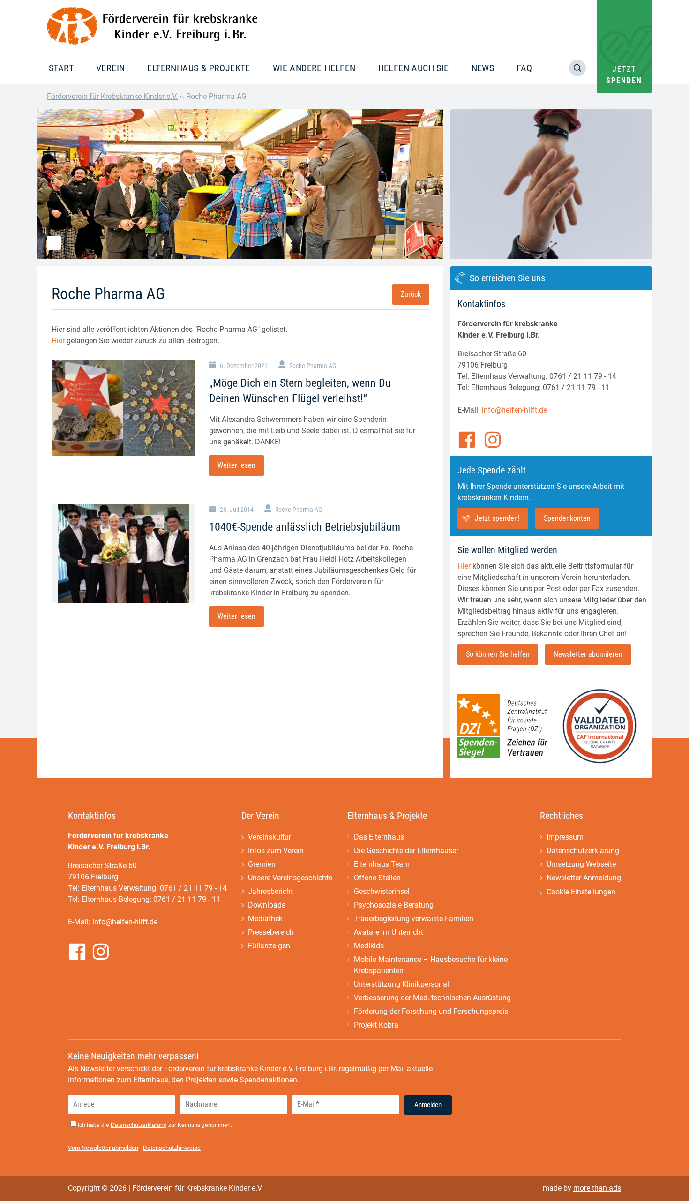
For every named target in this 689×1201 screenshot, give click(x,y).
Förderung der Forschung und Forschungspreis (431, 1011)
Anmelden (428, 1105)
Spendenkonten (567, 518)
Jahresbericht (270, 891)
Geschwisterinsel (382, 891)
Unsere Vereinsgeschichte (290, 877)
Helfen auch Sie (413, 68)
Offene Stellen (377, 877)
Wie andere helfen (314, 68)
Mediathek (265, 918)
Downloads (266, 905)
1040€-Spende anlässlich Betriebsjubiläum (304, 526)
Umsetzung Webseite (581, 864)
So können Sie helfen (498, 654)
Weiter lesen (236, 465)
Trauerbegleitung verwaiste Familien (413, 918)
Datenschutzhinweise (172, 1147)
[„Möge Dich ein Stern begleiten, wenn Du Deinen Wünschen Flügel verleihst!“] (123, 408)
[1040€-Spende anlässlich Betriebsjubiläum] (123, 553)
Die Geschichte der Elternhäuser (406, 850)
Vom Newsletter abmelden (103, 1147)
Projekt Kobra (376, 1025)
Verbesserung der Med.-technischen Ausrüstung (432, 997)
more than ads (597, 1188)
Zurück (411, 294)
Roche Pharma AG (312, 365)
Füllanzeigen (269, 945)
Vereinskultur (269, 837)
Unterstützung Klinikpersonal (401, 984)
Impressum (565, 837)
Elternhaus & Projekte (198, 68)
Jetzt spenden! (497, 518)
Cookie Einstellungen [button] (581, 891)
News (483, 68)
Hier (58, 340)
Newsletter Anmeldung (584, 877)
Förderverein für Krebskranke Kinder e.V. (112, 96)
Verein (110, 68)
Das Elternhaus (379, 837)
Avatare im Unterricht (388, 932)
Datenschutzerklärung (583, 850)
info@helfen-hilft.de (514, 409)
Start (61, 68)
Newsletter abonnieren (588, 654)
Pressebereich (271, 932)
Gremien (262, 864)
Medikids (369, 945)
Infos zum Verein (276, 850)
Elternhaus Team (382, 864)
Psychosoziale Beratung (394, 905)
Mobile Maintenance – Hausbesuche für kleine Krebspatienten (431, 965)
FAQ (524, 68)
